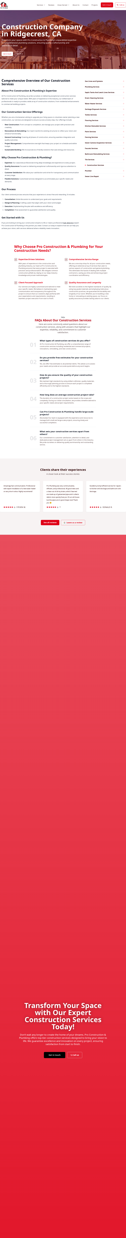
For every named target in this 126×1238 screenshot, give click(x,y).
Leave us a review (74, 522)
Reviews (51, 5)
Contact (85, 5)
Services (40, 5)
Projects (95, 5)
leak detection (68, 223)
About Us (76, 5)
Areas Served (62, 5)
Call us (122, 5)
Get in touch (107, 5)
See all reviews (50, 522)
